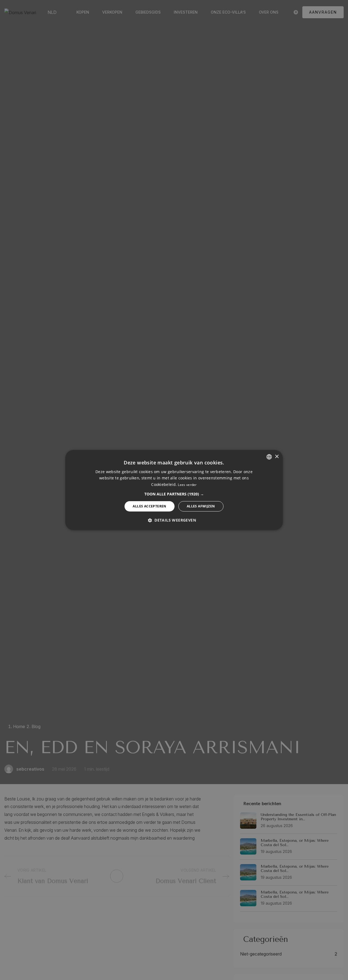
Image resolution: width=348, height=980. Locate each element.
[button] (174, 494)
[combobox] (269, 457)
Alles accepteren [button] (149, 506)
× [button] (277, 456)
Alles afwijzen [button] (201, 506)
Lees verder (187, 484)
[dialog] (174, 490)
